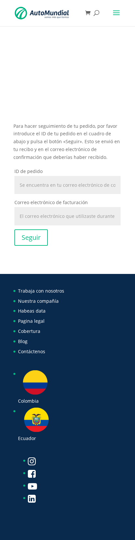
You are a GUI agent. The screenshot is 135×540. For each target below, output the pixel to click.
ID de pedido (28, 171)
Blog (23, 341)
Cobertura (29, 331)
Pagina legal (31, 321)
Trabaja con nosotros (41, 291)
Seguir (31, 237)
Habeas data (32, 311)
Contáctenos (31, 351)
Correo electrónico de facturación (51, 202)
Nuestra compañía (38, 301)
